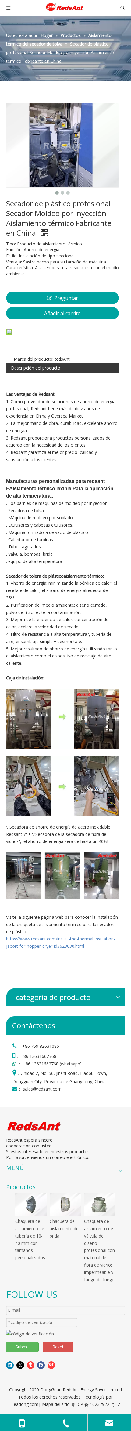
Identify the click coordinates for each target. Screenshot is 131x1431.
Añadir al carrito (62, 313)
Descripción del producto (35, 368)
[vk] (51, 1365)
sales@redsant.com (42, 1089)
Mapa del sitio (56, 1404)
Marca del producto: (33, 359)
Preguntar (66, 298)
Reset (58, 1347)
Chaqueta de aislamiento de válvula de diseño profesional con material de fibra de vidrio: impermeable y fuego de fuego (99, 1250)
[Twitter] (20, 1365)
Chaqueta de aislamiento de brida (64, 1228)
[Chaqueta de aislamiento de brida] (65, 1204)
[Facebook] (41, 1365)
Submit (22, 1347)
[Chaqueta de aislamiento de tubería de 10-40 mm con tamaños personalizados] (31, 1204)
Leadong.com (24, 1404)
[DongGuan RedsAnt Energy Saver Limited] (34, 1126)
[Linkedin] (10, 1365)
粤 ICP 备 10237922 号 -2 (95, 1404)
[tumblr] (30, 1365)
